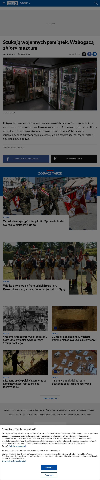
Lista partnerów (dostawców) (14, 461)
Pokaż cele (49, 475)
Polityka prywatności (17, 446)
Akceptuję (49, 468)
